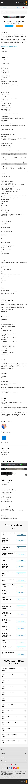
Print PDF (19, 26)
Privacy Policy (21, 776)
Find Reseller (9, 26)
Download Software (13, 46)
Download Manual (4, 46)
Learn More (3, 294)
